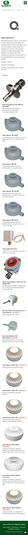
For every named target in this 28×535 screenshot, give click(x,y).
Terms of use (15, 527)
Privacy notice (6, 527)
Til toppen (25, 531)
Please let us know (20, 524)
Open (25, 2)
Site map (17, 529)
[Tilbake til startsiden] (6, 4)
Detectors (18, 9)
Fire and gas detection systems (8, 9)
